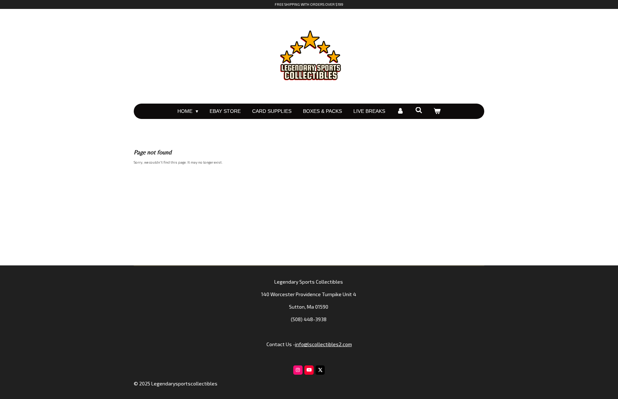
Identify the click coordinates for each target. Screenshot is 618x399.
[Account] (400, 111)
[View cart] (437, 111)
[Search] (418, 110)
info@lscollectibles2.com (323, 344)
